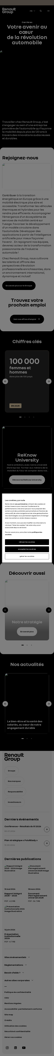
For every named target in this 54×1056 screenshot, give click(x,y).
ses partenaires (21, 504)
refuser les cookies (27, 542)
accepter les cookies (27, 549)
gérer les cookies (27, 556)
